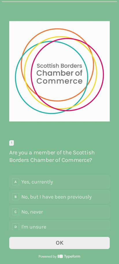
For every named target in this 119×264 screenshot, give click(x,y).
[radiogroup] (59, 204)
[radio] (59, 181)
